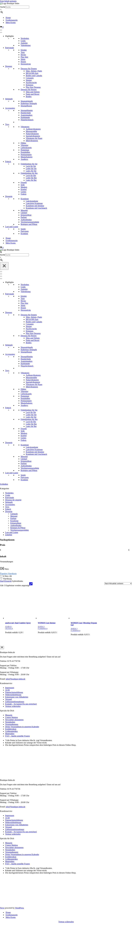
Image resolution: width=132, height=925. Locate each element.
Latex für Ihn (31, 180)
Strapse (29, 80)
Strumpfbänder (27, 110)
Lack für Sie (31, 166)
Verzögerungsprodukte (30, 222)
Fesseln (24, 182)
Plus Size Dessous (33, 87)
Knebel (24, 189)
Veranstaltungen (11, 724)
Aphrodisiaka (26, 220)
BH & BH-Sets (32, 73)
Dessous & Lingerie (13, 500)
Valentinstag (26, 45)
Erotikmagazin (12, 20)
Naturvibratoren (32, 134)
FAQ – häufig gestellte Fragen (17, 736)
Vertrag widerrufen (12, 706)
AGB (7, 690)
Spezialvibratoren (33, 136)
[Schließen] (4, 266)
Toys (7, 124)
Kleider (24, 50)
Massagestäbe (31, 131)
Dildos (23, 143)
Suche (2, 7)
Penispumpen (26, 154)
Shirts (23, 59)
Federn (23, 194)
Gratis (23, 41)
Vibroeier (24, 145)
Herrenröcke (26, 64)
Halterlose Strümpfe (29, 103)
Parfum (24, 217)
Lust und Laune (11, 227)
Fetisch (8, 161)
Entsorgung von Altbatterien (16, 697)
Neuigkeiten (10, 722)
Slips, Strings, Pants (34, 71)
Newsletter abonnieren (14, 720)
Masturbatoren (26, 157)
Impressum (9, 688)
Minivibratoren (32, 141)
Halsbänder (25, 117)
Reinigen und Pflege (29, 224)
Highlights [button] (9, 36)
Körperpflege (26, 215)
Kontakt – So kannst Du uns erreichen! (21, 704)
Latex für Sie (31, 171)
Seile (23, 185)
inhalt (3, 556)
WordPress (19, 908)
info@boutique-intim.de (15, 679)
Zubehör (24, 43)
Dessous (8, 66)
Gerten (23, 192)
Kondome (25, 199)
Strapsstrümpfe (27, 101)
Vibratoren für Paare (34, 138)
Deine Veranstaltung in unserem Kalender (22, 727)
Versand (8, 699)
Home (8, 18)
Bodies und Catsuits (34, 75)
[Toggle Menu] (1, 32)
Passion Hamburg (8, 573)
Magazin (8, 715)
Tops (23, 52)
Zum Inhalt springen (8, 1)
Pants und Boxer (32, 94)
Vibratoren (25, 127)
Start (2, 581)
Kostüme (24, 233)
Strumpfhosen (26, 106)
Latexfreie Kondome (34, 203)
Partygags (25, 231)
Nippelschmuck (27, 120)
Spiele (23, 229)
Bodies (28, 96)
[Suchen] (1, 252)
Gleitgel (24, 213)
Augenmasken (26, 115)
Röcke (23, 55)
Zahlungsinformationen (14, 702)
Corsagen (30, 78)
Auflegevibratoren (33, 129)
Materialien (9, 734)
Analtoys (24, 159)
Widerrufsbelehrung (13, 695)
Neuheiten (25, 38)
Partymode (9, 48)
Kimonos (29, 85)
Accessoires (10, 108)
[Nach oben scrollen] (2, 647)
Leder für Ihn (31, 178)
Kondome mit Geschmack (36, 208)
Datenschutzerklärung (14, 692)
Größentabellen (11, 731)
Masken (24, 187)
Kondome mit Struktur (35, 206)
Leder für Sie (31, 168)
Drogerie (8, 196)
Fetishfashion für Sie (29, 164)
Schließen (4, 484)
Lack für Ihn (31, 175)
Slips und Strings (33, 92)
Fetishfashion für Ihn (29, 173)
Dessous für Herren (28, 89)
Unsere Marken (11, 717)
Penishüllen (25, 152)
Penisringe (25, 150)
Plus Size (24, 57)
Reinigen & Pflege (17, 528)
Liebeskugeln (26, 148)
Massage (24, 210)
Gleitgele (14, 514)
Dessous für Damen (29, 69)
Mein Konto (11, 22)
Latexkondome (32, 201)
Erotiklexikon (10, 729)
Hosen (23, 62)
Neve (2, 908)
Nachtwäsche (31, 82)
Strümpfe (9, 99)
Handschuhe (26, 113)
